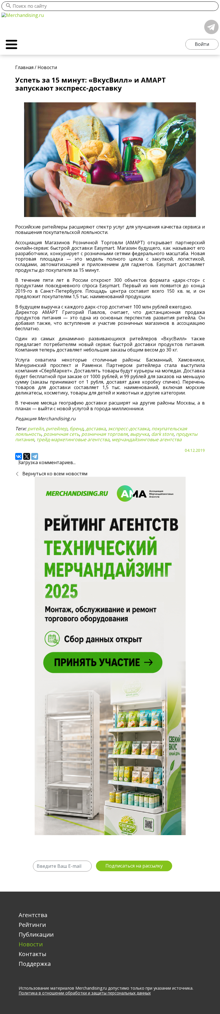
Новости (31, 944)
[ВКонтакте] (18, 456)
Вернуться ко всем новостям (54, 473)
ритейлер (56, 428)
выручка (139, 434)
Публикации (36, 934)
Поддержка (35, 964)
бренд (76, 428)
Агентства (33, 915)
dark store (162, 434)
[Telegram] (34, 456)
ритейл (36, 428)
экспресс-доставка (128, 428)
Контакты (32, 954)
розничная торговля (104, 434)
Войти (202, 44)
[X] (26, 456)
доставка (96, 428)
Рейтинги (32, 925)
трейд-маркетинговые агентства (72, 439)
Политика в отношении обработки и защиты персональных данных (85, 993)
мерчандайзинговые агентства (147, 439)
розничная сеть (61, 434)
